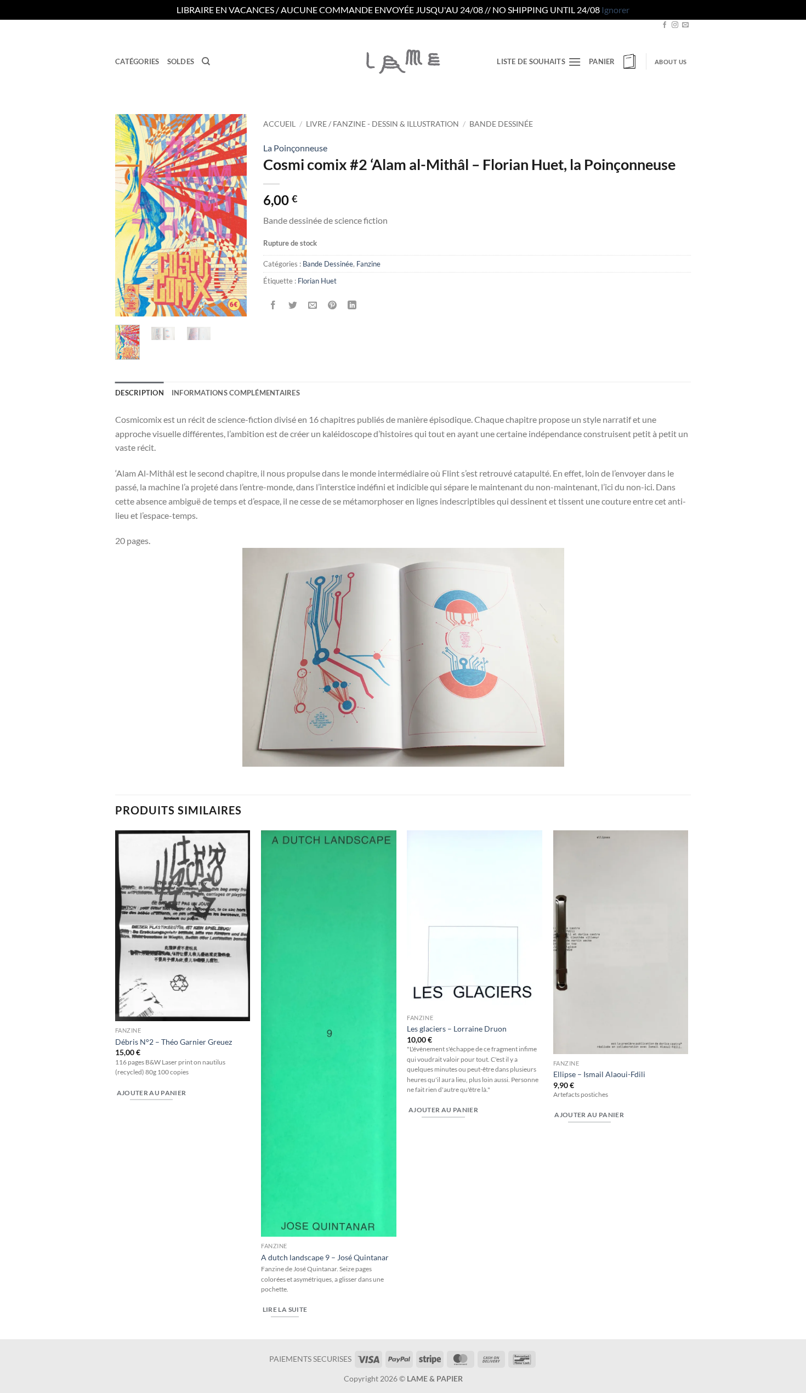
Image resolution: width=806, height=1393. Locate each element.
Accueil (279, 124)
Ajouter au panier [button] (151, 1092)
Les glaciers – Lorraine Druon (457, 1028)
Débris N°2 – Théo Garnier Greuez (173, 1041)
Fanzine (368, 263)
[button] (613, 61)
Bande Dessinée (501, 124)
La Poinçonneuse (295, 148)
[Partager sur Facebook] (273, 305)
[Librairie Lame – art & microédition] (403, 61)
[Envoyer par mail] (313, 305)
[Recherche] (206, 61)
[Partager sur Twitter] (293, 305)
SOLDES (181, 61)
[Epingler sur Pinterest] (332, 305)
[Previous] (131, 215)
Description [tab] (139, 392)
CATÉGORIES (137, 61)
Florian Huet (317, 280)
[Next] (230, 215)
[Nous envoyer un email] (685, 25)
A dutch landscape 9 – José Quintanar (325, 1257)
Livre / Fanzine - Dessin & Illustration (382, 124)
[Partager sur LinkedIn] (352, 305)
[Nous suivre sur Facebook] (664, 25)
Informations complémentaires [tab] (236, 392)
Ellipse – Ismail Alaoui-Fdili (599, 1074)
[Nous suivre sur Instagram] (675, 25)
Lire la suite (285, 1309)
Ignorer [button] (615, 9)
